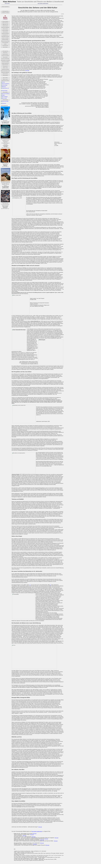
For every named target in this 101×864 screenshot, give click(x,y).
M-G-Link (27, 70)
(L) (30, 584)
